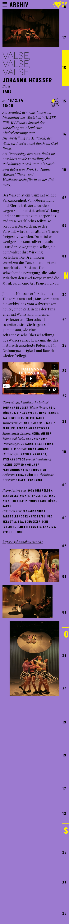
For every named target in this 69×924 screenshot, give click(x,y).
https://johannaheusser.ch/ (22, 542)
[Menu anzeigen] (5, 4)
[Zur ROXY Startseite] (59, 5)
